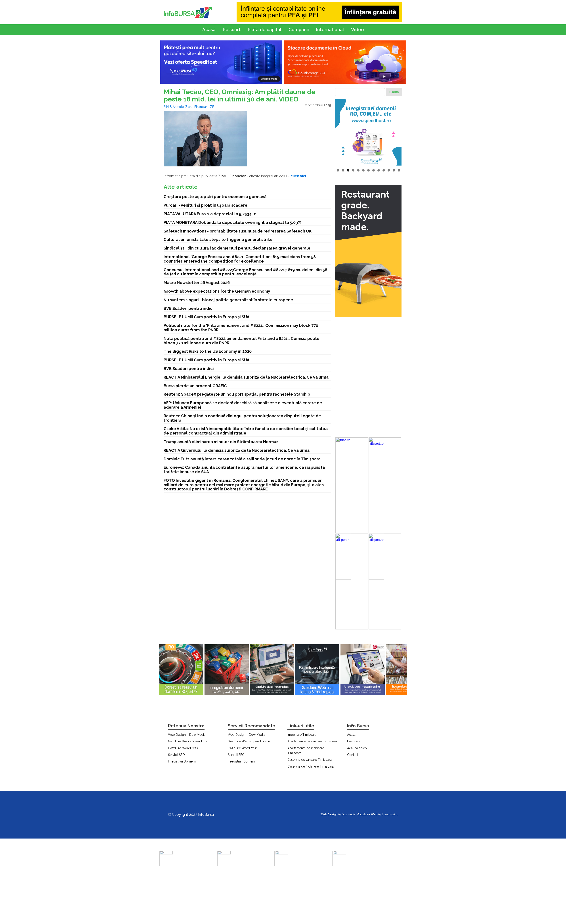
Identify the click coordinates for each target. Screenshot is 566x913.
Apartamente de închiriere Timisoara (305, 750)
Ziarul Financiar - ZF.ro (201, 107)
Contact (352, 755)
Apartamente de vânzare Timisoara (312, 741)
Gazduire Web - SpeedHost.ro (190, 741)
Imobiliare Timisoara (301, 734)
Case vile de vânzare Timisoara (309, 759)
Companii (299, 29)
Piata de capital (264, 29)
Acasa (209, 29)
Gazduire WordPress (183, 748)
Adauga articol (357, 748)
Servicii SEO (176, 755)
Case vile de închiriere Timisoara (310, 766)
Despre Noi (355, 741)
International (330, 29)
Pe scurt (232, 29)
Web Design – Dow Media (186, 734)
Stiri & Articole (174, 107)
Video (357, 29)
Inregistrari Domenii (182, 761)
